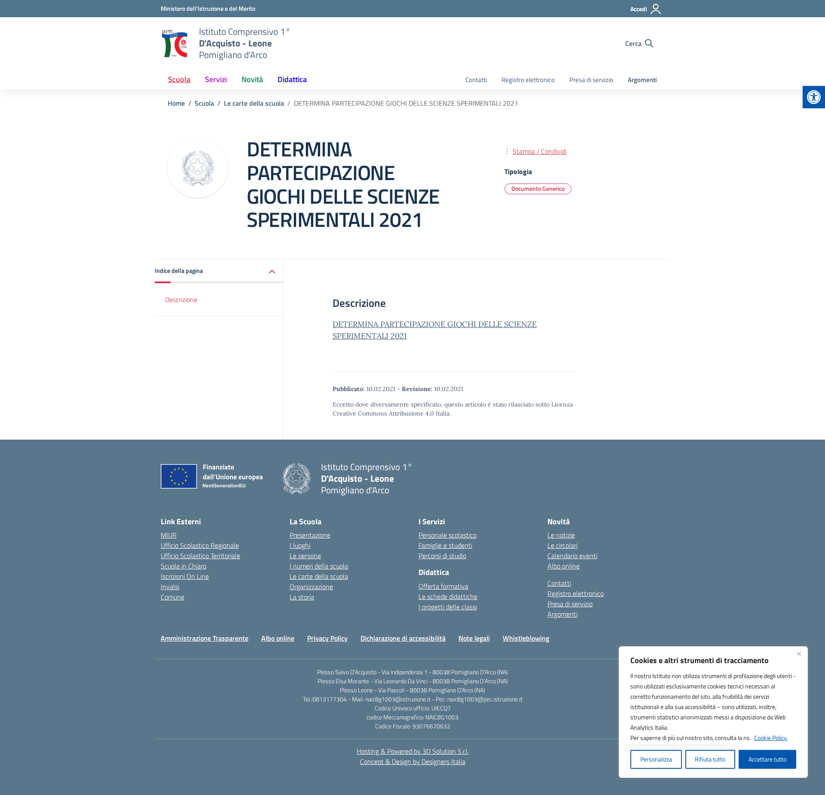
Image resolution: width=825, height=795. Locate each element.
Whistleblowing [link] (526, 638)
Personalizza (656, 759)
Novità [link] (252, 79)
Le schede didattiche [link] (448, 596)
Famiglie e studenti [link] (445, 545)
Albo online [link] (563, 566)
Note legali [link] (474, 638)
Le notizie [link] (561, 535)
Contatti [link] (476, 80)
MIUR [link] (169, 535)
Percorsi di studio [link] (442, 555)
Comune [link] (172, 597)
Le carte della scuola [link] (319, 576)
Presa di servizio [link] (591, 80)
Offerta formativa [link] (443, 586)
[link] (814, 97)
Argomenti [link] (642, 80)
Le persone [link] (305, 555)
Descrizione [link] (181, 299)
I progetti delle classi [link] (448, 607)
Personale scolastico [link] (448, 535)
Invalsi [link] (170, 586)
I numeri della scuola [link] (319, 566)
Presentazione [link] (310, 535)
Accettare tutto (767, 759)
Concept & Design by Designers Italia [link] (412, 761)
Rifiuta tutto (710, 759)
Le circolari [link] (562, 545)
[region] (713, 712)
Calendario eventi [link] (572, 555)
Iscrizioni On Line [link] (185, 576)
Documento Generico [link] (538, 188)
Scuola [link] (179, 79)
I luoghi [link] (300, 545)
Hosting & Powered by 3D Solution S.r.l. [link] (413, 751)
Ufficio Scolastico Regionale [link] (200, 545)
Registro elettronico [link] (528, 80)
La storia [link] (302, 597)
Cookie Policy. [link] (771, 737)
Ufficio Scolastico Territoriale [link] (200, 555)
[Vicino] (799, 653)
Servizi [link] (216, 79)
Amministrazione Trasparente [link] (204, 638)
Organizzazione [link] (311, 586)
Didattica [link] (292, 79)
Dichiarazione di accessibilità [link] (403, 638)
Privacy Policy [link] (327, 638)
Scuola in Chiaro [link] (183, 566)
